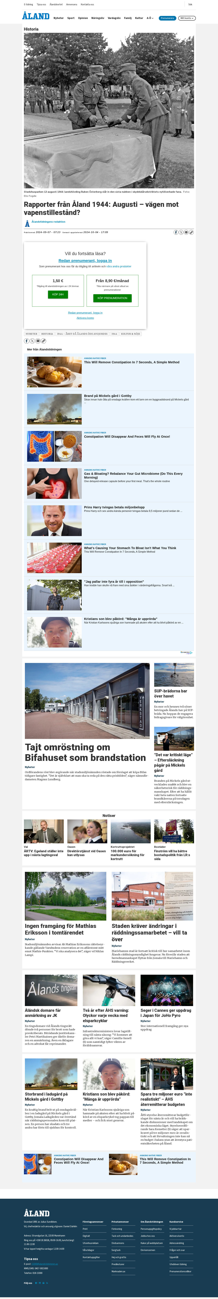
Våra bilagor (88, 1250)
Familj (128, 18)
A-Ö (149, 18)
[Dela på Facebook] (176, 232)
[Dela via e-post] (186, 232)
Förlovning (117, 1229)
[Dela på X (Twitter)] (181, 232)
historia (47, 334)
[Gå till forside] (35, 15)
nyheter (31, 334)
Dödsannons (118, 1243)
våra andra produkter (118, 266)
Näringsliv (97, 18)
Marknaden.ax (118, 1271)
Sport (71, 18)
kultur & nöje (130, 334)
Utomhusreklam (90, 1243)
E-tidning (28, 4)
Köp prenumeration (112, 298)
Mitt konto (185, 18)
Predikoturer (118, 1264)
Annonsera (71, 4)
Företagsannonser (93, 1222)
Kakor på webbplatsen (152, 1243)
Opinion (83, 18)
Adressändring (176, 1243)
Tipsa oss (41, 4)
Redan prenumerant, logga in (85, 260)
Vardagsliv (114, 18)
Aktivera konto (85, 318)
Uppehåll (173, 1257)
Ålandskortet (56, 4)
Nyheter (59, 18)
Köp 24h (58, 294)
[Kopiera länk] (191, 232)
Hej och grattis (119, 1257)
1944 (114, 334)
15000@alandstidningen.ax (45, 1264)
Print (85, 1229)
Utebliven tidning (178, 1264)
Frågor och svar (177, 1250)
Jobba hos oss (148, 1236)
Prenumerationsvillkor (180, 1271)
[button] (30, 836)
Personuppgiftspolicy (151, 1229)
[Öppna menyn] (190, 4)
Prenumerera (167, 18)
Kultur (139, 18)
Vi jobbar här (175, 1229)
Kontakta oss (87, 4)
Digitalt (86, 1236)
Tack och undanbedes (122, 1236)
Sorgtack (116, 1250)
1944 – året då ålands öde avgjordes (82, 334)
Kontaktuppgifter (91, 1257)
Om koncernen (148, 1250)
